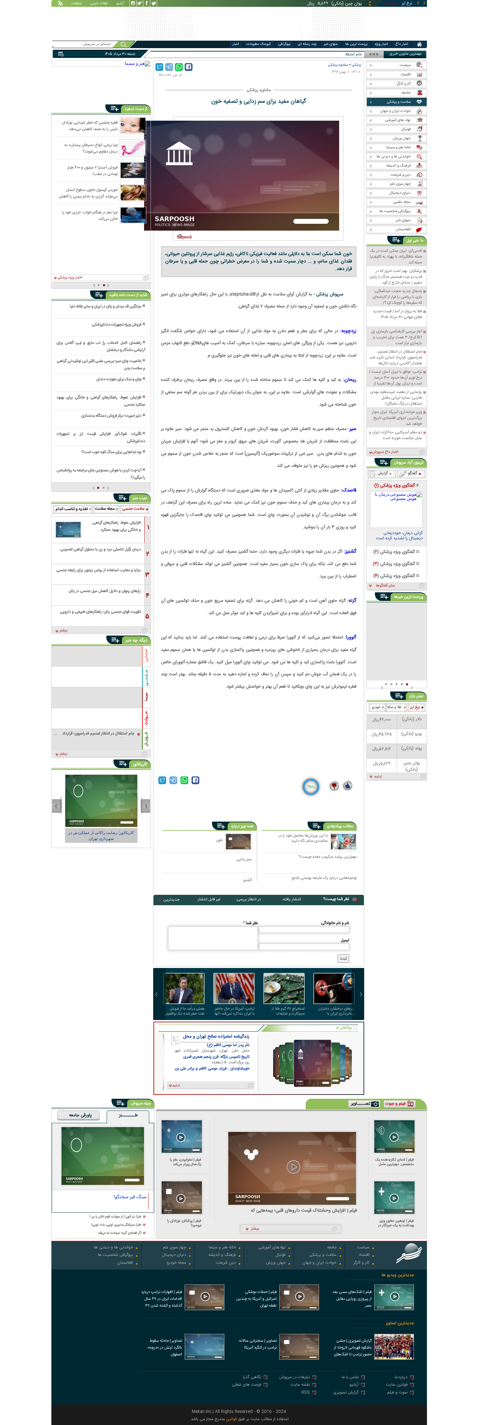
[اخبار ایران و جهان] (390, 39)
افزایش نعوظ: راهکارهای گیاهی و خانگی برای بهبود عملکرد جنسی (101, 401)
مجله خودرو (176, 1263)
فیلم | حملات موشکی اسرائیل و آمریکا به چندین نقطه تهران (256, 1299)
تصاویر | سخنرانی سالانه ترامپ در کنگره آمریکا (258, 1344)
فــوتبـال (146, 739)
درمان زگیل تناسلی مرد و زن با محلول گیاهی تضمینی (100, 549)
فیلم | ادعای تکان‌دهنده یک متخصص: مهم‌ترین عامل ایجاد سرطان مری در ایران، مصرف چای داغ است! (394, 1162)
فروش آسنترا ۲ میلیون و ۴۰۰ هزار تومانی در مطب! (92, 170)
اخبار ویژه (381, 44)
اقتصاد (364, 1255)
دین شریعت (226, 1263)
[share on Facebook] (189, 67)
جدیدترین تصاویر (400, 1323)
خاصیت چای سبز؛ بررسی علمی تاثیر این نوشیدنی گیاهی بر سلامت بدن (101, 364)
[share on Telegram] (169, 67)
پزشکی (356, 65)
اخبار (235, 44)
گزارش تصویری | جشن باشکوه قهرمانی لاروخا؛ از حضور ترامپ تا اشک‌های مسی (353, 1348)
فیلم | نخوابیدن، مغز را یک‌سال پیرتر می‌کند (185, 1162)
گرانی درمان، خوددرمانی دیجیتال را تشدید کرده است (399, 536)
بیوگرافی (284, 44)
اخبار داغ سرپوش (385, 452)
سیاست (363, 1248)
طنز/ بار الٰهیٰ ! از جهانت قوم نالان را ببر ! (115, 1217)
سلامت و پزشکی (323, 1255)
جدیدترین (171, 900)
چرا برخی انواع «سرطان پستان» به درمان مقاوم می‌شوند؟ (91, 148)
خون (219, 840)
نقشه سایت (300, 1385)
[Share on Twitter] (159, 67)
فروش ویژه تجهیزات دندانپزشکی (116, 324)
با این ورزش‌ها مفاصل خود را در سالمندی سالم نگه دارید (303, 838)
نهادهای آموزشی (271, 1248)
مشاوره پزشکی (338, 65)
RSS (305, 1393)
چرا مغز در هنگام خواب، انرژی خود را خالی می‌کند (90, 215)
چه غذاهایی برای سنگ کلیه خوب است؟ (111, 452)
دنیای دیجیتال (174, 1255)
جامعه (332, 1248)
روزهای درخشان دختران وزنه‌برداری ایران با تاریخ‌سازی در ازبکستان (336, 1011)
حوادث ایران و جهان (319, 1263)
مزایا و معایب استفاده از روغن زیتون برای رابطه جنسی (98, 570)
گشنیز (247, 880)
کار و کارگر (361, 1263)
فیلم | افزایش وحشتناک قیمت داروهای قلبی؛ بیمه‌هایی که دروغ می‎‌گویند (304, 1211)
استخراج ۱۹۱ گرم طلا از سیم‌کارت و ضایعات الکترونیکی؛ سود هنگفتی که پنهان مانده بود (285, 1011)
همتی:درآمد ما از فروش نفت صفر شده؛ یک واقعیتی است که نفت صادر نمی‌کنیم (184, 1011)
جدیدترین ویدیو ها (398, 1275)
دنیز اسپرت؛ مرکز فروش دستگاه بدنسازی (111, 415)
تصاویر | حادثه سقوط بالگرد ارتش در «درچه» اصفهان (164, 1348)
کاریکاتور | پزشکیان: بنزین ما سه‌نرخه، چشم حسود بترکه (101, 835)
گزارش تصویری (346, 1393)
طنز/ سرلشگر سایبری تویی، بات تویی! (116, 1225)
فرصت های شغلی (246, 1385)
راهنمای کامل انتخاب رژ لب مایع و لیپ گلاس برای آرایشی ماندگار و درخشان (101, 346)
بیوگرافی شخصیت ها (115, 1255)
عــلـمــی (146, 678)
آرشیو (120, 4)
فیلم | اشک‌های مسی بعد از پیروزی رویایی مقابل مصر (352, 1299)
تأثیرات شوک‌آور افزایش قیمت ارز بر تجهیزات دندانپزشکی (101, 437)
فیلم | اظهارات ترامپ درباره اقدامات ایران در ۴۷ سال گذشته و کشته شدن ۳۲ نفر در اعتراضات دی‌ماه (161, 1299)
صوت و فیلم (397, 1393)
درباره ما (401, 1378)
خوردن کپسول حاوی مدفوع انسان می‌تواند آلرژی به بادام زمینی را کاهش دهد (88, 193)
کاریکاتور (140, 764)
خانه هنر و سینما (222, 1248)
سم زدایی (244, 859)
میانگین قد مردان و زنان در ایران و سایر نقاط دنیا (105, 306)
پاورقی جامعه (80, 1115)
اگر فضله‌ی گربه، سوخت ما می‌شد (119, 1233)
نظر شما (250, 923)
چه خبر (132, 640)
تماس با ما (350, 1378)
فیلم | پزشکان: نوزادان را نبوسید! (184, 1223)
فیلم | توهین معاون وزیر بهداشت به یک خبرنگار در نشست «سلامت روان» (396, 1223)
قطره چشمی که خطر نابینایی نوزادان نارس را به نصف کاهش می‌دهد (90, 125)
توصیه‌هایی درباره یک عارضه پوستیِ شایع (324, 878)
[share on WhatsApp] (179, 67)
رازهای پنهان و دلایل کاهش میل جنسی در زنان (105, 591)
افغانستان (125, 1263)
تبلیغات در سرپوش (294, 1378)
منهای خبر (331, 44)
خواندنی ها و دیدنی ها (113, 1248)
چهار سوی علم (174, 1248)
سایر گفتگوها (385, 586)
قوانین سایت (396, 1385)
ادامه (378, 777)
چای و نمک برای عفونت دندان (118, 379)
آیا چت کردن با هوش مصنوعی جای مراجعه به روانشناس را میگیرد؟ (101, 474)
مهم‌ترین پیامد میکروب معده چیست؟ (328, 857)
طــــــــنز (128, 1115)
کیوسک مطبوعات (258, 44)
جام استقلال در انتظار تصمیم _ (338, 54)
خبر (416, 240)
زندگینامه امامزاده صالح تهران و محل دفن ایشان (216, 1036)
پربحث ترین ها (356, 44)
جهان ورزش (275, 1263)
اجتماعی (146, 655)
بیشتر (64, 631)
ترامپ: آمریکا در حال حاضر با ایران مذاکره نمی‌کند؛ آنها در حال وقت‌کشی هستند (235, 1011)
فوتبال (280, 1255)
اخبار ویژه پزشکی (70, 278)
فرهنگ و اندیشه (222, 1255)
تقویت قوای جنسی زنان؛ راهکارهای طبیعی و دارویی (100, 612)
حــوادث (146, 718)
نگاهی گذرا (252, 1378)
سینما (146, 696)
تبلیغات (76, 4)
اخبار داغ (401, 44)
